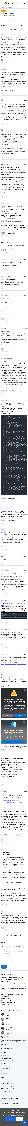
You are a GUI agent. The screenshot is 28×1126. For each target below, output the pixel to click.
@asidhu (3, 511)
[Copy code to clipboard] (25, 416)
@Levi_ (8, 511)
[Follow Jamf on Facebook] (14, 1048)
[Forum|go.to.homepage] (8, 3)
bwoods (6, 556)
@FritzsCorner (9, 632)
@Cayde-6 (4, 262)
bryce (5, 35)
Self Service (4, 1096)
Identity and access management (9, 1098)
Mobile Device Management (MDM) (10, 1086)
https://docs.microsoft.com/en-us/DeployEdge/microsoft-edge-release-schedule (13, 802)
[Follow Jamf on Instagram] (11, 1048)
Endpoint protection (6, 1101)
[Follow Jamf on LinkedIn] (5, 1048)
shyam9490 (7, 276)
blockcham (6, 203)
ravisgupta (6, 600)
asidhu (5, 358)
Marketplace (4, 1066)
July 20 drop (12, 536)
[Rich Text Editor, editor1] (14, 956)
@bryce (3, 206)
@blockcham (7, 331)
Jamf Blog (3, 1063)
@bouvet (3, 37)
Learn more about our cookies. (17, 1115)
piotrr (5, 100)
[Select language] (16, 3)
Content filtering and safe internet (9, 1106)
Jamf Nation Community (7, 1060)
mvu (7, 1013)
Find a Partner (4, 1071)
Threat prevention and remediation (10, 1103)
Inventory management (7, 1091)
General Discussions (7, 7)
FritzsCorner (7, 570)
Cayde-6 (6, 164)
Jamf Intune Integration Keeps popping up (12, 983)
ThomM (7, 1023)
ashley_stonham (8, 400)
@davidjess (4, 133)
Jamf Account (4, 1073)
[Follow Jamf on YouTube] (8, 1048)
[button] (3, 3)
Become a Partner (5, 1068)
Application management (7, 1088)
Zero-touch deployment (7, 1083)
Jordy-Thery (9, 1027)
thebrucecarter (9, 1032)
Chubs (7, 1018)
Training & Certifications (7, 1058)
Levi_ (5, 328)
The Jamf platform (5, 1081)
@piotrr (3, 72)
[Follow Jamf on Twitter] (2, 1048)
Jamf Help (3, 1055)
